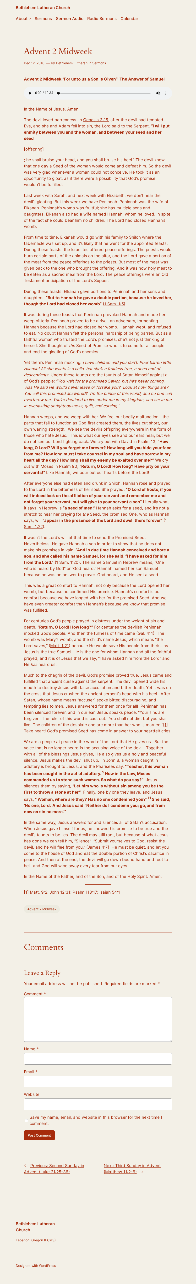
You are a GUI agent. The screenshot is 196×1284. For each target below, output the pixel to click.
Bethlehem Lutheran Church (43, 7)
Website (31, 1094)
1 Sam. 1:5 (114, 304)
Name (31, 1049)
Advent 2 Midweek (41, 909)
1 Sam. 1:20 (67, 562)
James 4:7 (98, 847)
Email (31, 1071)
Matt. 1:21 (59, 645)
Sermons (99, 63)
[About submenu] (29, 18)
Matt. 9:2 (38, 892)
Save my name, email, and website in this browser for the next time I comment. (96, 1120)
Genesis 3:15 (95, 119)
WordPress (47, 1266)
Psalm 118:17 (85, 892)
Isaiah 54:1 (109, 892)
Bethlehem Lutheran (71, 63)
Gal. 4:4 (145, 633)
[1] (165, 724)
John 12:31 (60, 892)
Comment (35, 994)
